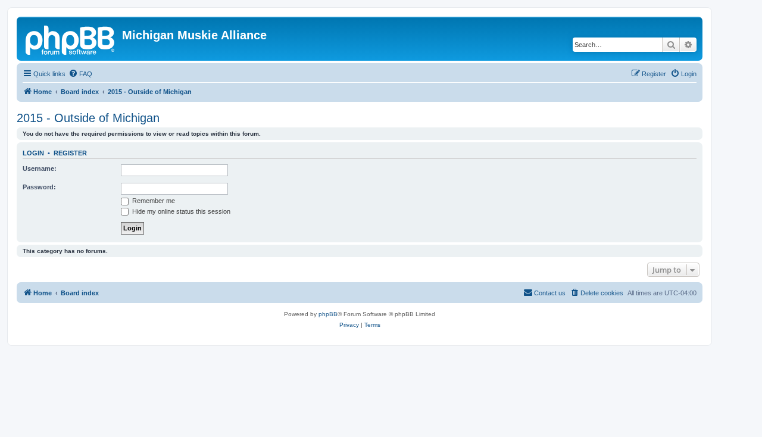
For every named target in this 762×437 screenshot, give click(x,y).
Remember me (152, 200)
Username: (40, 168)
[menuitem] (80, 74)
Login (33, 153)
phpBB (328, 314)
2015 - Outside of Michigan (88, 117)
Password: (39, 187)
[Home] (71, 39)
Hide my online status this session (180, 211)
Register (70, 153)
